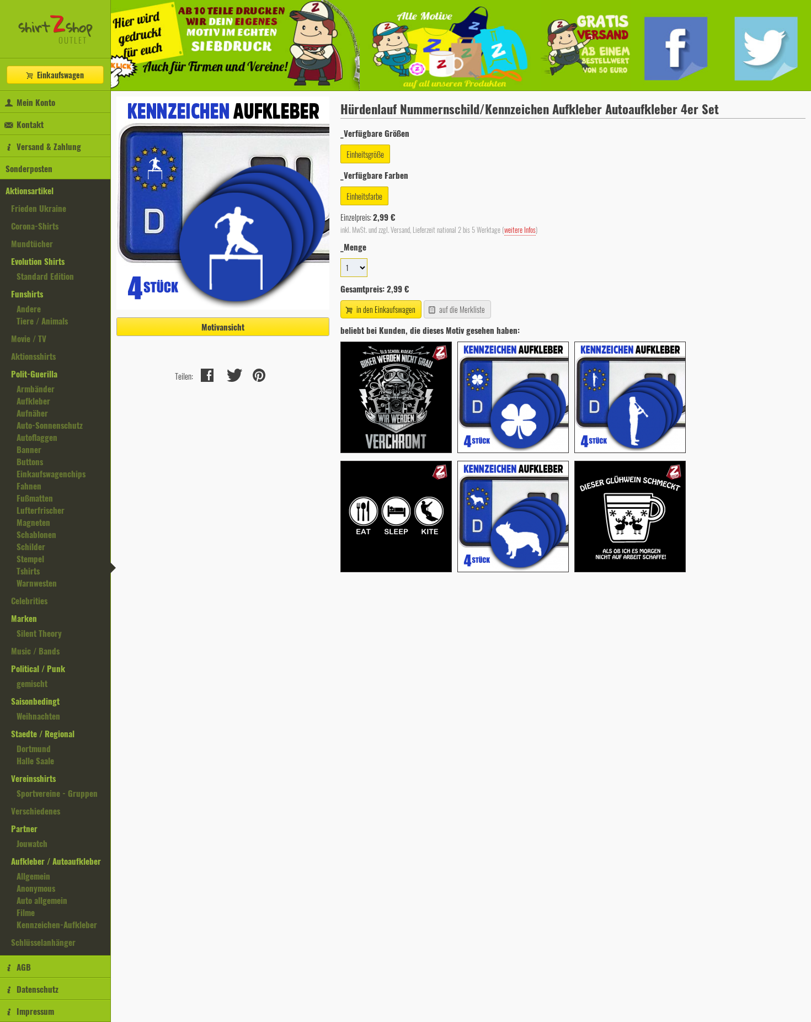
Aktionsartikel (30, 190)
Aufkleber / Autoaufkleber (56, 861)
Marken (24, 618)
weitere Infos (520, 230)
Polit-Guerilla (34, 374)
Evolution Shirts (38, 261)
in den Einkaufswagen (385, 309)
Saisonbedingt (35, 701)
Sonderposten (29, 168)
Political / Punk (38, 668)
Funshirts (27, 294)
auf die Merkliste (461, 309)
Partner (24, 828)
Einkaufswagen (59, 75)
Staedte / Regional (42, 733)
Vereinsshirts (33, 778)
